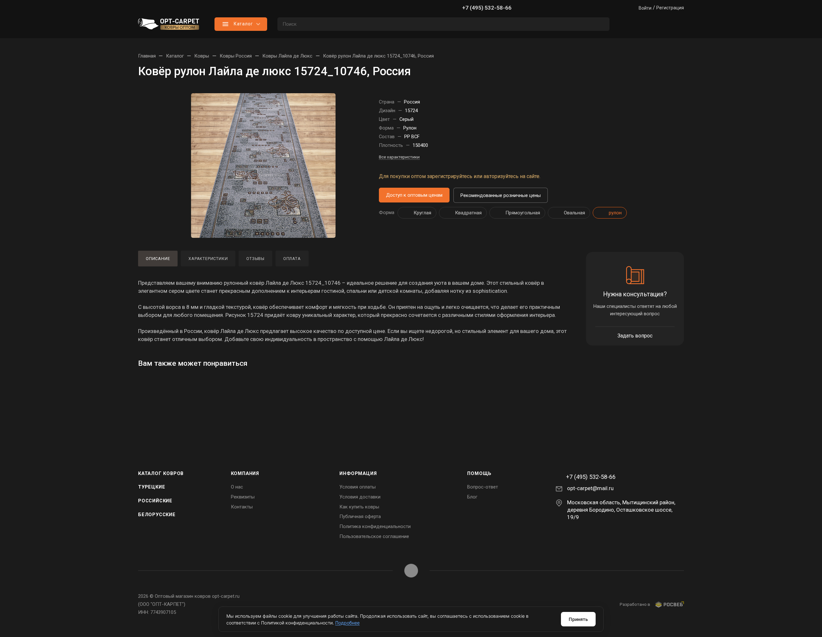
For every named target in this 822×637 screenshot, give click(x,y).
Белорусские (157, 514)
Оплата (292, 258)
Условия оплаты (357, 487)
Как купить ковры (359, 507)
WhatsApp (411, 571)
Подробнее (347, 622)
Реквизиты (243, 497)
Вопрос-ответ (482, 487)
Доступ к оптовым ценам (414, 195)
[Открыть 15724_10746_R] (263, 165)
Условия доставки (359, 497)
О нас (237, 487)
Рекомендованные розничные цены (500, 195)
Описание (158, 258)
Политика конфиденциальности (375, 526)
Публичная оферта (360, 516)
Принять (578, 619)
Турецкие (151, 487)
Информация (358, 473)
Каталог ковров (161, 473)
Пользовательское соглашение (374, 536)
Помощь (479, 473)
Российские (155, 501)
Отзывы (255, 258)
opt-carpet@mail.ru (590, 488)
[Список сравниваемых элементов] (626, 24)
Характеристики (208, 258)
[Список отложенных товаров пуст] (652, 24)
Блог (472, 497)
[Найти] (601, 24)
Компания (245, 473)
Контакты (242, 507)
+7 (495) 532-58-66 (487, 7)
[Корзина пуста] (677, 24)
